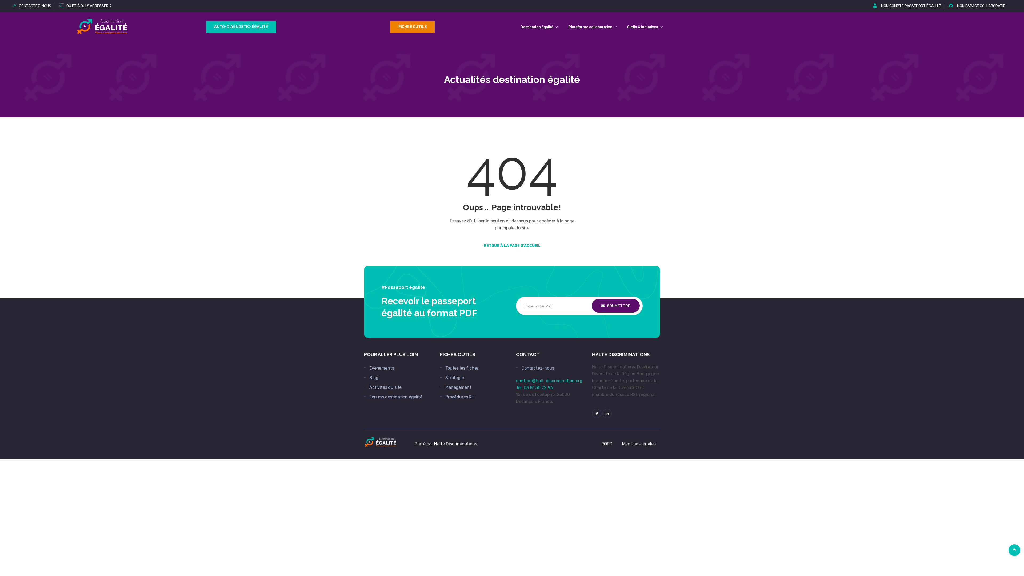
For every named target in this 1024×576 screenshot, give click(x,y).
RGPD (607, 443)
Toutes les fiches (462, 368)
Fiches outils (412, 27)
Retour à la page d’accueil (512, 245)
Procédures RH (459, 396)
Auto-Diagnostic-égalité (241, 27)
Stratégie (454, 377)
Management (458, 387)
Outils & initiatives (642, 27)
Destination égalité (537, 27)
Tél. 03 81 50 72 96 (534, 387)
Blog (373, 377)
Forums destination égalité (395, 396)
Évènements (381, 368)
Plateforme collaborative (590, 27)
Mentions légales (639, 443)
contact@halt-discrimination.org (549, 380)
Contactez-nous (537, 368)
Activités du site (385, 387)
